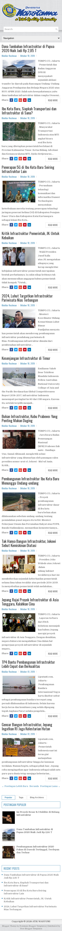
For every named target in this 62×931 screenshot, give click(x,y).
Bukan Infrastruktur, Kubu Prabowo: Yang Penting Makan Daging (30, 418)
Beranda (34, 786)
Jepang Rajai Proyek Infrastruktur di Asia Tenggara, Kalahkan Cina (30, 602)
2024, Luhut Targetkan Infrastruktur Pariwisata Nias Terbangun (27, 298)
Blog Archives (37, 797)
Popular (8, 797)
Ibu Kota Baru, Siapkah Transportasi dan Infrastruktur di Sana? (29, 110)
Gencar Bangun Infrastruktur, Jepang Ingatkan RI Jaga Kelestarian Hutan (27, 726)
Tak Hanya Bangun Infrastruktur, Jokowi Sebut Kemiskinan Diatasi (29, 543)
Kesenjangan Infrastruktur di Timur (26, 358)
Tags (21, 797)
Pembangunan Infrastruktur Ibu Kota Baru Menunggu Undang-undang (30, 480)
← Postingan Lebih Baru (15, 786)
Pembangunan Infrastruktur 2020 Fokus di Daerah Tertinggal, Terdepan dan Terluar (37, 849)
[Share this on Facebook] (11, 100)
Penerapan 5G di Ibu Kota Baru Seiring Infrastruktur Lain (28, 169)
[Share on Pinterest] (25, 100)
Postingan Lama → (50, 786)
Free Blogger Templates (31, 929)
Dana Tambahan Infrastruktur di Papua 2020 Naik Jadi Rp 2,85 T (28, 48)
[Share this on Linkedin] (29, 100)
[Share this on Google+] (20, 100)
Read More (53, 100)
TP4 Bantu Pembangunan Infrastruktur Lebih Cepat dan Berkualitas (28, 664)
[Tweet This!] (16, 100)
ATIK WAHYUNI (41, 921)
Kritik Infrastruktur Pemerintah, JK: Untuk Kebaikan (30, 235)
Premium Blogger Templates (32, 926)
